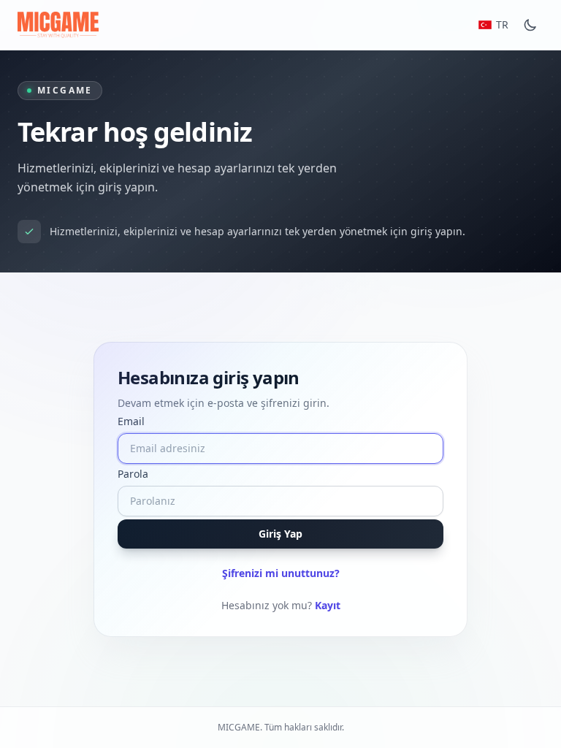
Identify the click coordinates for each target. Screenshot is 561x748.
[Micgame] (58, 25)
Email (131, 421)
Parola (133, 474)
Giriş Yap (280, 534)
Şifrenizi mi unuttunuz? (281, 573)
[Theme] (530, 25)
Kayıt (327, 605)
